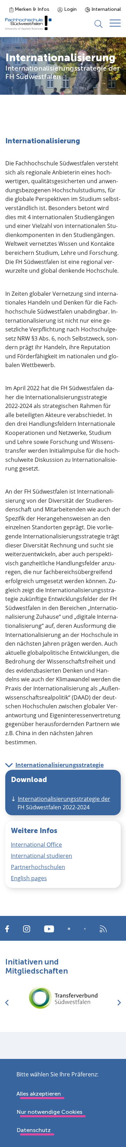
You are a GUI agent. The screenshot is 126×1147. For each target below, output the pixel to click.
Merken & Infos (31, 9)
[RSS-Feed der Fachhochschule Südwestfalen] (103, 928)
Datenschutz (33, 1130)
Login (70, 9)
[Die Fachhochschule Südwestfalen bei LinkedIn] (69, 928)
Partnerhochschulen (38, 867)
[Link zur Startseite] (28, 23)
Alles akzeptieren (38, 1093)
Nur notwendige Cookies (49, 1112)
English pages (29, 878)
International (105, 9)
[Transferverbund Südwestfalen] (63, 997)
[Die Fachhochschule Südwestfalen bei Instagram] (26, 928)
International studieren (41, 856)
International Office (36, 844)
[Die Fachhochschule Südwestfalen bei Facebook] (7, 928)
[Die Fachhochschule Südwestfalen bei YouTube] (49, 928)
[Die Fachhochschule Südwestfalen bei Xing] (85, 928)
